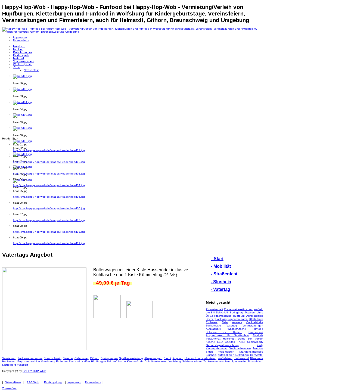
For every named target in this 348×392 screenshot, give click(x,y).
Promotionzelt (214, 309)
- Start (217, 258)
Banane (68, 358)
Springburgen (109, 358)
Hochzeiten (9, 361)
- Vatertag (220, 289)
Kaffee (86, 361)
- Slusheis (221, 281)
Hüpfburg (239, 315)
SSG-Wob (33, 382)
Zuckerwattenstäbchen (238, 309)
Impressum (74, 382)
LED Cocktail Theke (231, 341)
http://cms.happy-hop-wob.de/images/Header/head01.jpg (49, 150)
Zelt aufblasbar (116, 361)
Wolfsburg (175, 361)
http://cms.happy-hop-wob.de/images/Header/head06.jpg (49, 208)
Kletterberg (9, 364)
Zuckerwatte (213, 325)
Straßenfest (255, 332)
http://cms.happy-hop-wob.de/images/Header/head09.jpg (49, 243)
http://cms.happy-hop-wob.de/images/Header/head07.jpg (49, 220)
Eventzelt (74, 361)
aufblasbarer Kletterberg (233, 354)
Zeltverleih (222, 312)
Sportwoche (239, 361)
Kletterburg (256, 319)
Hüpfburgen (98, 361)
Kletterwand (241, 358)
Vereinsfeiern (159, 361)
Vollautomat (213, 338)
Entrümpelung (53, 382)
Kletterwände (135, 361)
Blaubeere (256, 358)
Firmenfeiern (255, 361)
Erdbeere (211, 322)
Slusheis (258, 335)
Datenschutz (93, 382)
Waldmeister (226, 351)
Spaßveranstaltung (131, 358)
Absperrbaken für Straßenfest (227, 335)
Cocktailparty (255, 341)
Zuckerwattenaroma (30, 358)
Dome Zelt (245, 338)
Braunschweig (52, 358)
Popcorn (178, 358)
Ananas (237, 322)
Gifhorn (94, 358)
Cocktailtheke (254, 322)
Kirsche (210, 341)
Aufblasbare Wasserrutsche (226, 328)
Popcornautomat (238, 319)
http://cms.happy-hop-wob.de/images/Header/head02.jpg (49, 161)
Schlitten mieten (192, 361)
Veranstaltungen (253, 325)
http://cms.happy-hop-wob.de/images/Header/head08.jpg (49, 231)
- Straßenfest (224, 274)
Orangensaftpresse (251, 351)
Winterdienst (13, 382)
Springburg (237, 312)
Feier (225, 322)
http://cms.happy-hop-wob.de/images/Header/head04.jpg (49, 185)
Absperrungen (153, 358)
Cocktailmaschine (221, 315)
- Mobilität (221, 266)
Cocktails (220, 319)
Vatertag (231, 325)
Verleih (259, 338)
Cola (147, 361)
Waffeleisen (225, 358)
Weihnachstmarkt (240, 348)
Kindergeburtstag (217, 348)
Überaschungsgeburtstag (200, 358)
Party (260, 345)
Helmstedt (229, 338)
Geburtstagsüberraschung (222, 345)
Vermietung (9, 358)
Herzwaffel (256, 354)
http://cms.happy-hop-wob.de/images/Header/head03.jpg (49, 173)
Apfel (249, 315)
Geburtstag (81, 358)
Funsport (22, 364)
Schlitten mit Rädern (224, 332)
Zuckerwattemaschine (217, 361)
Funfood (258, 328)
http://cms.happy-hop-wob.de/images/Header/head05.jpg (49, 196)
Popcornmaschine (28, 361)
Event (167, 358)
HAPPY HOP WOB (34, 370)
